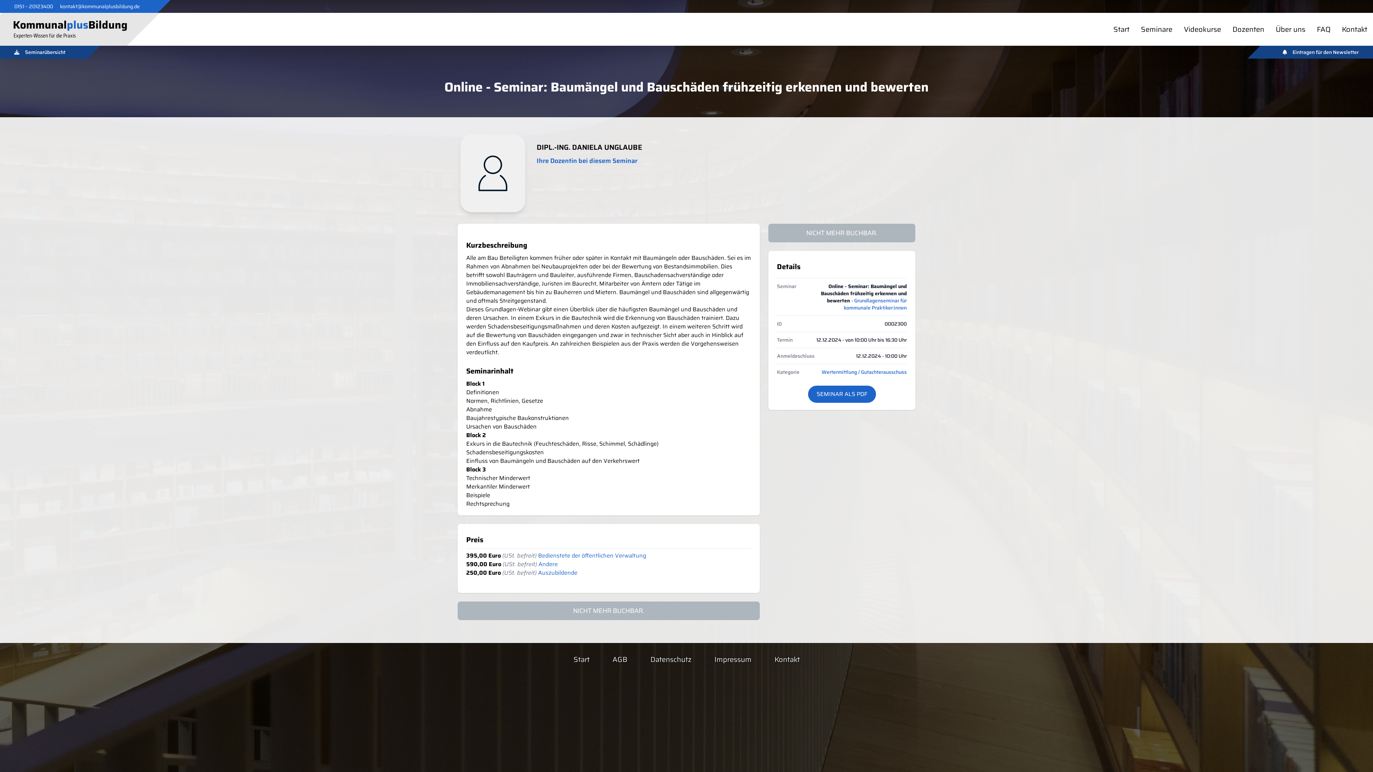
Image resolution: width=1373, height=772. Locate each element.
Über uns (1290, 29)
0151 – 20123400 (33, 6)
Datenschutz (671, 659)
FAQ (1323, 29)
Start (1121, 29)
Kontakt (1354, 29)
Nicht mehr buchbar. (841, 233)
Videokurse (1202, 29)
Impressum (733, 659)
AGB (620, 659)
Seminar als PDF (842, 394)
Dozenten (1248, 29)
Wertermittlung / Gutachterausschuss (864, 372)
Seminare (1156, 29)
